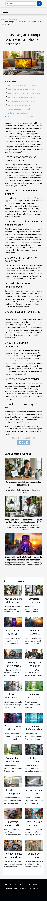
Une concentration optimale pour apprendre (22, 97)
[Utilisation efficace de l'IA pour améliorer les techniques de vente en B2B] (13, 686)
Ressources (14, 19)
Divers (36, 888)
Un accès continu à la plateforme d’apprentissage (24, 93)
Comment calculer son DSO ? (13, 825)
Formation (11, 888)
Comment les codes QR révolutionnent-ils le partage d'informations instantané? (23, 559)
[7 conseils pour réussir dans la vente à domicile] (34, 845)
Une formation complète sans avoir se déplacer (23, 85)
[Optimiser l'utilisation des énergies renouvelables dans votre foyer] (34, 686)
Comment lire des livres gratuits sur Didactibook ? (13, 857)
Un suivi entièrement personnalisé (19, 109)
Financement (34, 885)
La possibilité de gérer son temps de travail (22, 101)
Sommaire (11, 81)
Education (10, 885)
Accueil (4, 19)
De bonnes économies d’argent (18, 113)
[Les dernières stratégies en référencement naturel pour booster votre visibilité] (13, 781)
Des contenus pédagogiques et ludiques (21, 89)
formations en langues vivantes (20, 363)
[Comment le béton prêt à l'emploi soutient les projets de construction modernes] (13, 654)
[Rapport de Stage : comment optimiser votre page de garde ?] (34, 781)
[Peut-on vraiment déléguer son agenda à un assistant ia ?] (23, 469)
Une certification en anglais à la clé (19, 105)
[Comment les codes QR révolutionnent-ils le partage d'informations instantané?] (23, 544)
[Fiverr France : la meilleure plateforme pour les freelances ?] (34, 813)
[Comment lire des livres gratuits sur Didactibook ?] (13, 845)
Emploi (21, 885)
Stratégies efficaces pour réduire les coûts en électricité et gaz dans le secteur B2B (23, 521)
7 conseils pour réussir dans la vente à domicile (34, 857)
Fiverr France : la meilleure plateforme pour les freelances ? (33, 827)
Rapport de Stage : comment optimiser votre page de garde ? (34, 795)
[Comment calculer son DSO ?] (13, 813)
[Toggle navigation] (5, 11)
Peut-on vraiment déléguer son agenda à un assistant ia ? (23, 484)
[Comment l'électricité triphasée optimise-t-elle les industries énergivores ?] (34, 622)
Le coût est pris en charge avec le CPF (20, 117)
